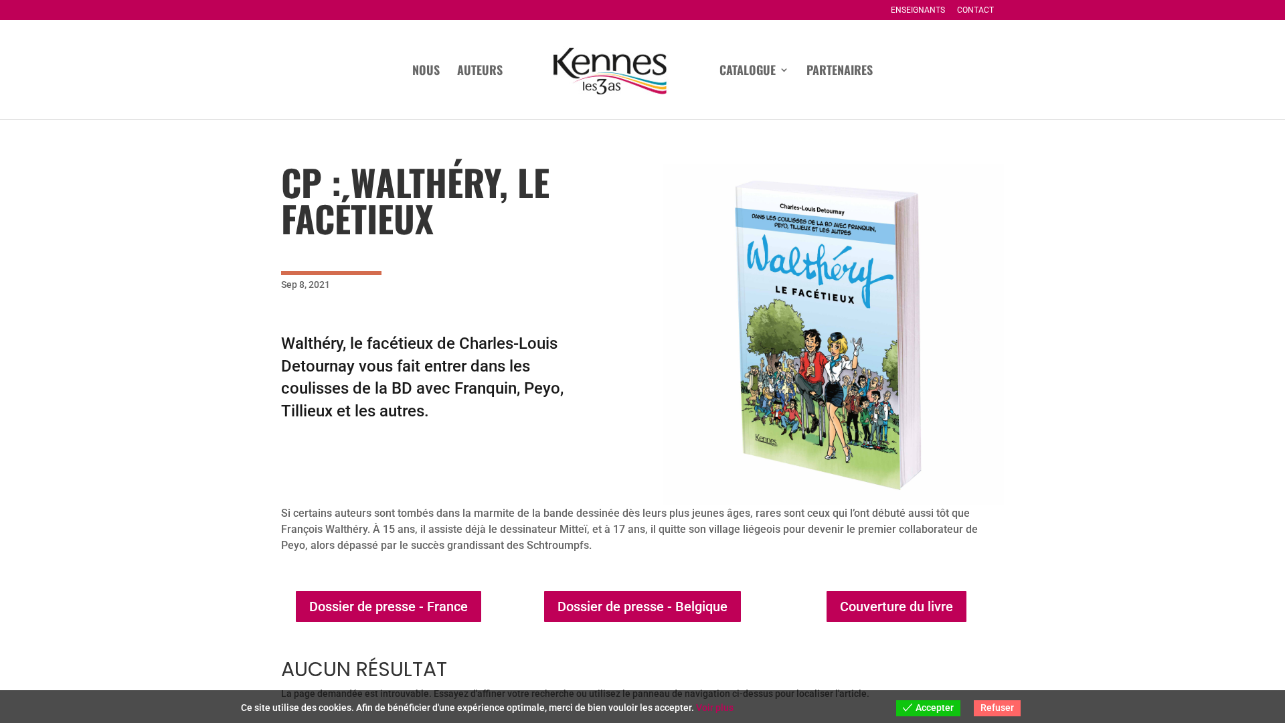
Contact (975, 10)
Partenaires (839, 71)
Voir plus (715, 707)
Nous (426, 71)
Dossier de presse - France (388, 606)
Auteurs (480, 71)
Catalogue (747, 71)
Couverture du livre (896, 606)
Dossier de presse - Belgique (642, 606)
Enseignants (918, 10)
